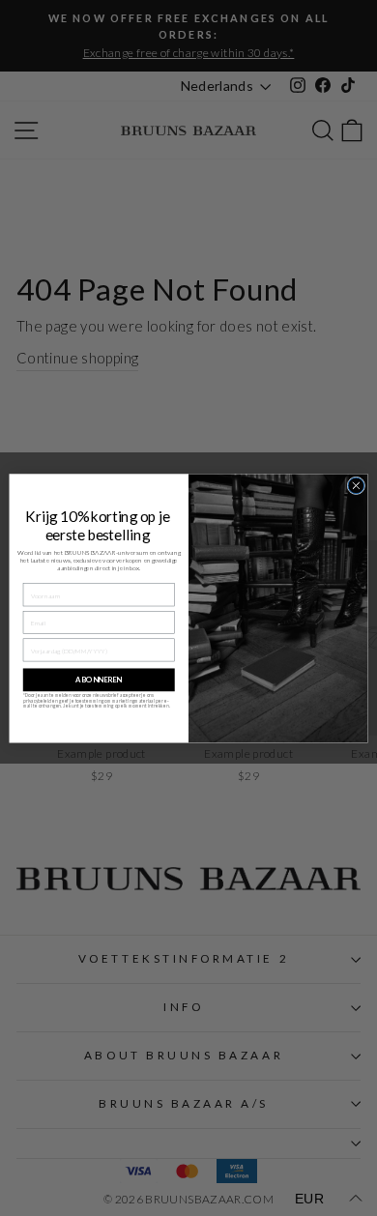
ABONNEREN (98, 679)
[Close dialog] (356, 486)
